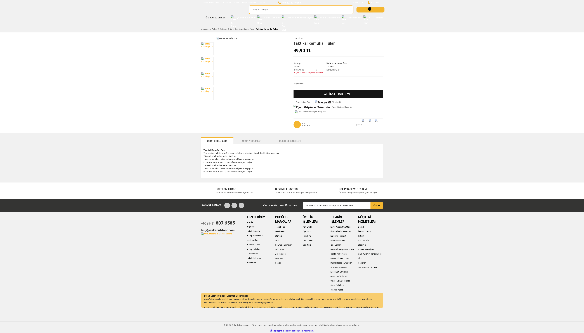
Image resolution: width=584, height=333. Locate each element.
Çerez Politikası (337, 285)
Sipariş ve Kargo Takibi (340, 281)
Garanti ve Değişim (366, 249)
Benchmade (280, 254)
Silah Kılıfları (252, 240)
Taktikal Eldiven (254, 258)
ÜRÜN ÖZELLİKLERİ (217, 141)
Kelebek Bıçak (253, 245)
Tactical (299, 38)
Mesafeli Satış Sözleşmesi (342, 249)
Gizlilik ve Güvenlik (338, 254)
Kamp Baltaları (253, 249)
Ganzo (278, 263)
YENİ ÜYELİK (358, 3)
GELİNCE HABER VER (338, 94)
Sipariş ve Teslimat (338, 276)
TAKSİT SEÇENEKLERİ (290, 141)
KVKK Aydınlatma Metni (340, 227)
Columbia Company (283, 245)
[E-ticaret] (292, 330)
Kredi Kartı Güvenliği (339, 272)
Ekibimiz (362, 245)
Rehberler (227, 3)
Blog (360, 258)
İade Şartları (335, 245)
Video (236, 3)
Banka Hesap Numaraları (341, 263)
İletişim (262, 3)
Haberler (362, 263)
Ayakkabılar (252, 254)
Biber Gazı (251, 263)
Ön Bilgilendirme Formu (340, 231)
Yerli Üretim (280, 231)
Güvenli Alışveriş (337, 240)
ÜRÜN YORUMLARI (252, 141)
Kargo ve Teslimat (338, 236)
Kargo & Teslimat (249, 3)
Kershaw (279, 258)
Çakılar (250, 222)
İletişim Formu (364, 231)
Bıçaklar (250, 227)
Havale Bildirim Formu (339, 258)
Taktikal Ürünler (254, 231)
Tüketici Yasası (336, 290)
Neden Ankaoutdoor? (211, 3)
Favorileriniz (308, 240)
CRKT (277, 240)
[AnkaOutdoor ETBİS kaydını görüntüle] (216, 234)
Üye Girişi (307, 231)
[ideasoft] (276, 330)
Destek (361, 227)
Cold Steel (279, 249)
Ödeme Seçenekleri (339, 267)
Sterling (278, 236)
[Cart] (370, 9)
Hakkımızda (363, 240)
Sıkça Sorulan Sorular (367, 267)
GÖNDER (377, 205)
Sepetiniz (307, 245)
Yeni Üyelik (307, 227)
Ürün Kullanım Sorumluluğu (370, 254)
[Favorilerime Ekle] (302, 102)
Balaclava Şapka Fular (337, 63)
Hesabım (307, 236)
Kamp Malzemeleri (255, 236)
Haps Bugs (280, 227)
